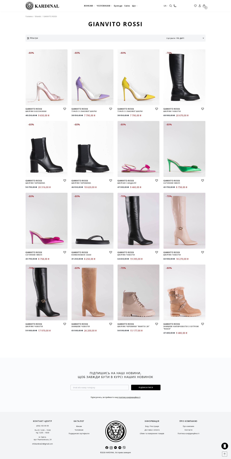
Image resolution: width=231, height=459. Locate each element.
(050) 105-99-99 (42, 426)
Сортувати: (171, 38)
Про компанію (188, 426)
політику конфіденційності (129, 397)
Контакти (188, 430)
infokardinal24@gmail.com (42, 444)
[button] (64, 108)
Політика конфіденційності (188, 433)
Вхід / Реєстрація (152, 426)
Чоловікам (79, 430)
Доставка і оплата (152, 430)
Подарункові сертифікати (79, 433)
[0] (204, 5)
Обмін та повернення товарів (152, 433)
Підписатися (146, 387)
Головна (29, 16)
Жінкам (79, 426)
